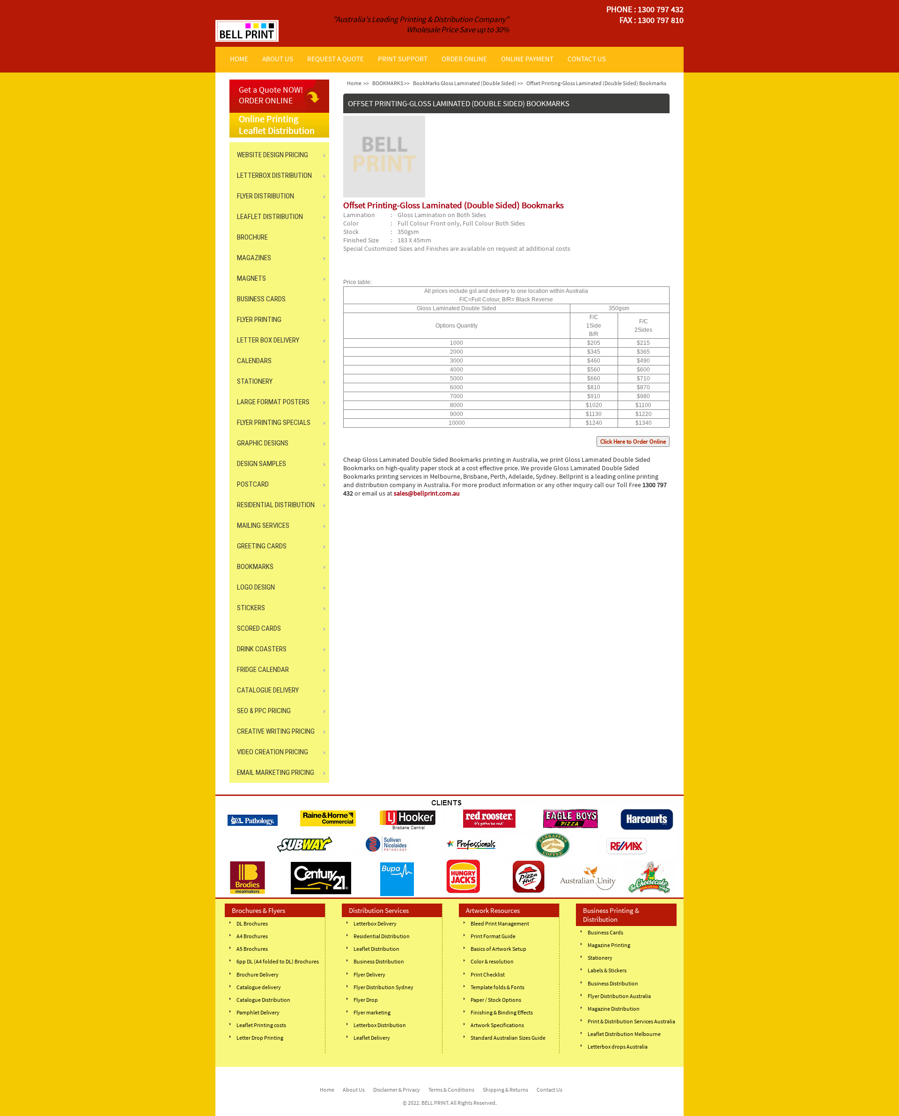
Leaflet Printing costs (261, 1024)
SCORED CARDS (259, 628)
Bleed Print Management (500, 923)
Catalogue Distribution (263, 999)
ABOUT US (277, 58)
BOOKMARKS (255, 566)
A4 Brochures (252, 936)
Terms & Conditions (451, 1089)
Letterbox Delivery (375, 923)
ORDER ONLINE (464, 58)
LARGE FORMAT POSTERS (273, 402)
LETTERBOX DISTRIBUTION (274, 175)
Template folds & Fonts (497, 987)
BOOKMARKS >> (391, 83)
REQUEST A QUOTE (335, 58)
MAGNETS (251, 278)
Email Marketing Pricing (275, 772)
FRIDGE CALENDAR (263, 669)
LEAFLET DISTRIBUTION (270, 216)
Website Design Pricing (272, 155)
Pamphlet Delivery (258, 1012)
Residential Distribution (382, 936)
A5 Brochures (252, 948)
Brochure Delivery (257, 974)
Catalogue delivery (258, 987)
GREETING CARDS (262, 546)
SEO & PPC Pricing (264, 711)
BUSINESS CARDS (261, 299)
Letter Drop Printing (259, 1037)
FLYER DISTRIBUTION (265, 196)
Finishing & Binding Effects (502, 1012)
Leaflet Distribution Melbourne (624, 1033)
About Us (354, 1089)
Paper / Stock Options (496, 999)
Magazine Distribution (614, 1008)
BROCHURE (252, 237)
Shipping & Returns (505, 1089)
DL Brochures (252, 923)
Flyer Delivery (369, 974)
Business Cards (605, 932)
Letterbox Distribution (380, 1024)
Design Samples (261, 464)
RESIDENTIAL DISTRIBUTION (276, 505)
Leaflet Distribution (376, 948)
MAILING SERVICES (263, 525)
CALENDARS (254, 361)
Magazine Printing (609, 944)
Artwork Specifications (497, 1024)
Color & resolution (492, 961)
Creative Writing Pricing (276, 731)
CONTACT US (586, 58)
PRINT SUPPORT (402, 58)
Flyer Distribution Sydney (383, 987)
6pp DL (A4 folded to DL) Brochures (277, 961)
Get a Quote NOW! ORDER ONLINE (271, 95)
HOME (239, 58)
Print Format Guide (493, 936)
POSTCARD (253, 484)
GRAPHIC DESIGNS (262, 443)
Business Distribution (379, 961)
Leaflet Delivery (372, 1037)
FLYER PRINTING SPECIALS (273, 422)
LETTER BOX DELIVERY (268, 340)
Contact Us (549, 1089)
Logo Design (256, 587)
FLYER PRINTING (259, 319)
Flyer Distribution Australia (619, 995)
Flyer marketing (372, 1012)
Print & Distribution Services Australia (631, 1021)
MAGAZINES (254, 258)
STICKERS (251, 608)
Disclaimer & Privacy (396, 1089)
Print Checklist (488, 974)
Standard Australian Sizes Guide (508, 1037)
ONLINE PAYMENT (527, 58)
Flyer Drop (366, 999)
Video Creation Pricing (272, 752)
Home (354, 83)
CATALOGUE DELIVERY (268, 690)
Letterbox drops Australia (618, 1046)
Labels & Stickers (607, 970)
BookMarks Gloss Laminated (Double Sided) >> (468, 83)
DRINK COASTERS (262, 649)
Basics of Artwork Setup (498, 948)
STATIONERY (255, 381)
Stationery (600, 957)
